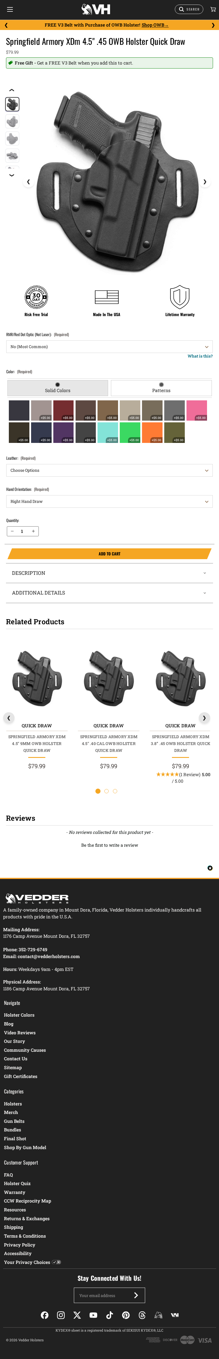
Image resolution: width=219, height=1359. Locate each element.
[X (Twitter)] (77, 1315)
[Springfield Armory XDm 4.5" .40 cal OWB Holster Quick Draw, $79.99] (109, 678)
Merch (11, 1112)
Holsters (13, 1104)
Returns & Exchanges (27, 1218)
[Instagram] (61, 1315)
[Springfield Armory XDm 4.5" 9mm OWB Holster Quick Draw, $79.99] (37, 678)
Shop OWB (153, 25)
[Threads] (142, 1315)
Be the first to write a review (109, 845)
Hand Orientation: (27, 489)
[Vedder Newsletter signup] (136, 1295)
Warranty (14, 1192)
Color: (19, 371)
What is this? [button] (200, 356)
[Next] (213, 25)
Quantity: (12, 520)
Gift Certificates (20, 1076)
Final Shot (15, 1138)
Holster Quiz (17, 1183)
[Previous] (6, 25)
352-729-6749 (33, 949)
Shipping (13, 1227)
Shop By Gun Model (25, 1147)
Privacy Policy (19, 1245)
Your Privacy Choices (27, 1262)
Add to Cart (63, 553)
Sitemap (13, 1067)
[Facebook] (44, 1315)
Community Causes (25, 1050)
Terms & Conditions (25, 1236)
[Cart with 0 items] (212, 9)
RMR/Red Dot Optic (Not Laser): (37, 334)
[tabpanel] (109, 422)
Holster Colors (19, 1015)
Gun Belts (14, 1121)
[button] (109, 844)
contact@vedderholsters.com (49, 956)
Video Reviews (20, 1032)
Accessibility (18, 1253)
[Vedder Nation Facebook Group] (175, 1315)
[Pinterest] (126, 1315)
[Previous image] (28, 181)
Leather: (21, 458)
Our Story (14, 1041)
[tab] (57, 388)
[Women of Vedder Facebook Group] (158, 1315)
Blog (8, 1024)
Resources (15, 1210)
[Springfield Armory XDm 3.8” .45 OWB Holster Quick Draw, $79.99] (180, 678)
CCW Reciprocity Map (27, 1201)
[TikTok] (110, 1315)
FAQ (8, 1175)
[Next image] (205, 181)
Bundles (12, 1130)
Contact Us (15, 1058)
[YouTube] (93, 1315)
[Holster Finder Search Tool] (189, 9)
